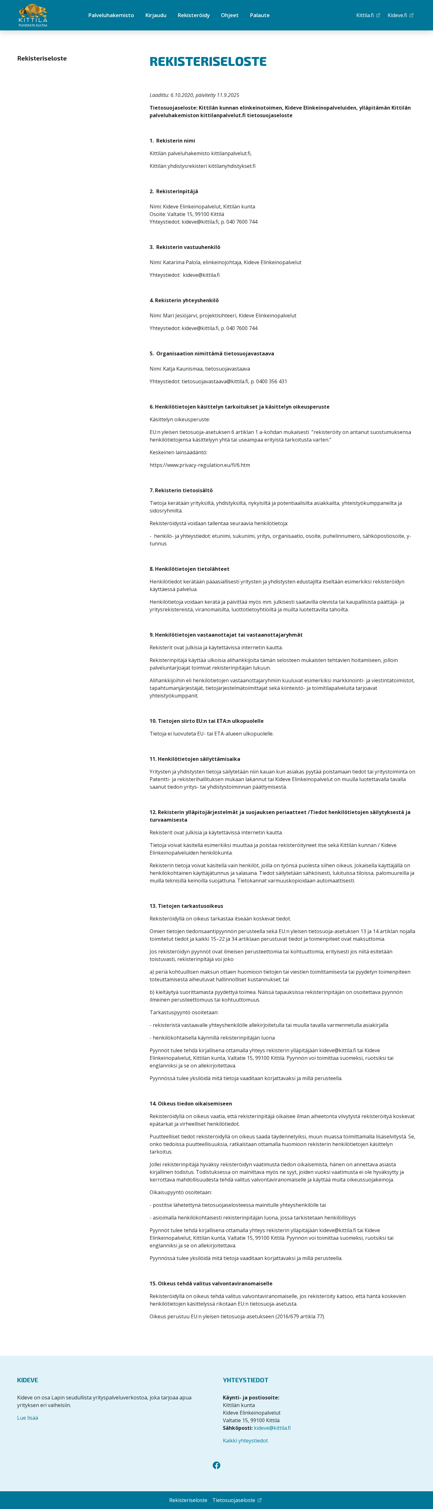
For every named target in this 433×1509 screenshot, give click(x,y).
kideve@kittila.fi (272, 1427)
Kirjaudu (155, 15)
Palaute (260, 15)
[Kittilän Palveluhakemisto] (44, 15)
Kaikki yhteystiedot (245, 1440)
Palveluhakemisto (111, 15)
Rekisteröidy (194, 15)
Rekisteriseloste (42, 58)
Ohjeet (230, 15)
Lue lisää (27, 1417)
